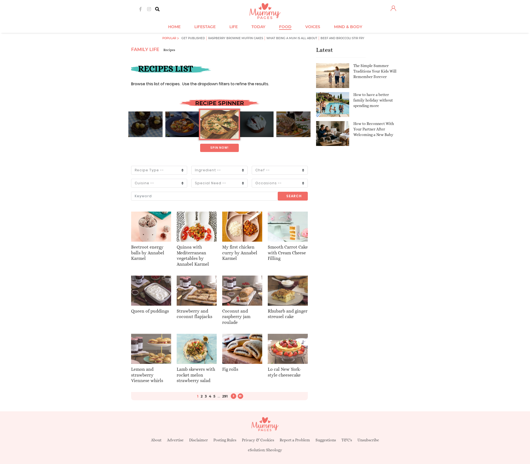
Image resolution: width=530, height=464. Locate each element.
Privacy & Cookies (258, 440)
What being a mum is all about (291, 38)
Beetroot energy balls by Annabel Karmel (147, 252)
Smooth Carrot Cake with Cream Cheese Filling (288, 252)
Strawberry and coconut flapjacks (194, 313)
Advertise (175, 440)
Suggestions (326, 440)
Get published (193, 38)
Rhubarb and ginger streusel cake (288, 313)
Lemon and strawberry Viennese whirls (147, 375)
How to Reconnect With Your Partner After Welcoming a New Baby (373, 129)
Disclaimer (198, 440)
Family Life (145, 49)
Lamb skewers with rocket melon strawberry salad (196, 375)
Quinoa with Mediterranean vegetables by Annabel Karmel (193, 255)
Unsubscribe (368, 440)
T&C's (346, 440)
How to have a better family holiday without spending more (373, 100)
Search (294, 196)
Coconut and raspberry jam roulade (236, 316)
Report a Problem (295, 440)
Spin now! (219, 148)
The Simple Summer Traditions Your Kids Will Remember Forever (374, 71)
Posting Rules (224, 440)
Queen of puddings (150, 311)
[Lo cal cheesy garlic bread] (219, 124)
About (156, 440)
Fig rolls (230, 369)
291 (225, 396)
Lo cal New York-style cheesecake (284, 372)
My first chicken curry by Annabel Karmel (239, 252)
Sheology (274, 450)
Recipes (169, 50)
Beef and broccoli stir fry (342, 38)
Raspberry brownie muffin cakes (235, 38)
